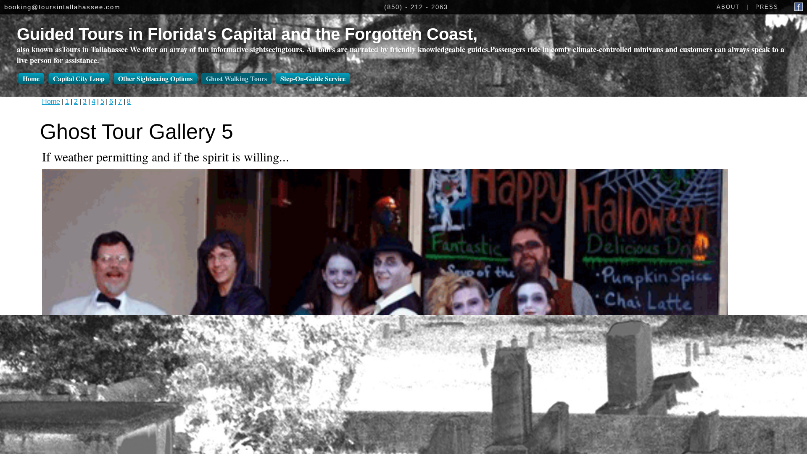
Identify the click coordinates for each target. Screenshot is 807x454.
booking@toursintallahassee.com (62, 7)
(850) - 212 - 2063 (416, 7)
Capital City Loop (79, 78)
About (728, 7)
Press (766, 7)
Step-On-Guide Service (312, 78)
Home (31, 78)
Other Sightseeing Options (155, 78)
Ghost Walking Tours (236, 78)
